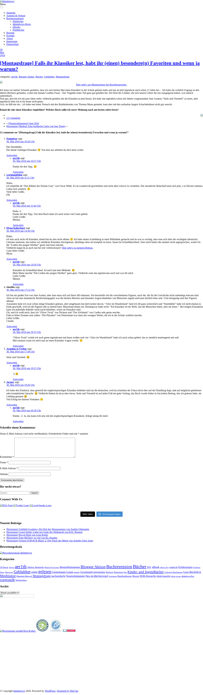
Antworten (11, 155)
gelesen (44, 571)
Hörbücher (18, 21)
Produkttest (113, 576)
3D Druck (4, 567)
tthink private (176, 576)
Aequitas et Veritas (16, 348)
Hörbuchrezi (118, 572)
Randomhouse (125, 576)
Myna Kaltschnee (15, 228)
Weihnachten (21, 580)
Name (4, 462)
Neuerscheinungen (75, 576)
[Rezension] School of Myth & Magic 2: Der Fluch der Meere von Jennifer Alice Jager (49, 540)
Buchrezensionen (15, 18)
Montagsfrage (62, 76)
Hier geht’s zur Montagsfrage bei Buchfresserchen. (101, 84)
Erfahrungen (185, 567)
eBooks (16, 27)
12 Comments (13, 118)
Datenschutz (12, 44)
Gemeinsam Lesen (62, 572)
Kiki (125, 572)
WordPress (50, 691)
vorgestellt (7, 580)
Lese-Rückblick (192, 572)
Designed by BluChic (68, 691)
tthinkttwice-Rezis (22, 24)
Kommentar (7, 457)
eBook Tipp (164, 567)
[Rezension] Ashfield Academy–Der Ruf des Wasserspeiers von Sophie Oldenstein (47, 529)
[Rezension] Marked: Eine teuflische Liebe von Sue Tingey (36, 126)
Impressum (11, 41)
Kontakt (10, 35)
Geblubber (49, 76)
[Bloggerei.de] (69, 631)
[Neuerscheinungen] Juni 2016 (23, 123)
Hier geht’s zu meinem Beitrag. (77, 247)
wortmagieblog (14, 174)
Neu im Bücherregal (96, 576)
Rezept (135, 576)
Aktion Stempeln (35, 567)
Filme (2, 572)
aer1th (14, 76)
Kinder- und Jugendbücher (146, 572)
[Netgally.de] (42, 631)
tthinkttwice (19, 691)
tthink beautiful (163, 576)
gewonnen (99, 572)
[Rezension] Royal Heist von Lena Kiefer (27, 535)
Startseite (10, 12)
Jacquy (10, 382)
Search (34, 493)
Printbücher (18, 30)
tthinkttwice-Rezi (187, 576)
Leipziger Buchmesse (173, 572)
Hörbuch (109, 572)
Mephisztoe (8, 576)
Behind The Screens (52, 567)
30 (1, 49)
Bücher (39, 76)
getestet (76, 572)
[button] (2, 7)
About (9, 38)
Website (4, 474)
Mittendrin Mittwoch (24, 576)
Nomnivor (11, 138)
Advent (11, 567)
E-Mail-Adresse (9, 468)
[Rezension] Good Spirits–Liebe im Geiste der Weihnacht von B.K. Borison (44, 532)
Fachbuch (196, 567)
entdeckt (173, 567)
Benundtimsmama (70, 567)
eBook (155, 567)
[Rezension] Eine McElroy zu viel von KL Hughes (31, 537)
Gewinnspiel (86, 572)
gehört (34, 572)
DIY (149, 567)
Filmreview (9, 572)
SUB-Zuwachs (148, 576)
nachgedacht (58, 576)
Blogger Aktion (26, 76)
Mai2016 (2, 54)
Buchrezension (119, 566)
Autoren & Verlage (15, 15)
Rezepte (10, 32)
